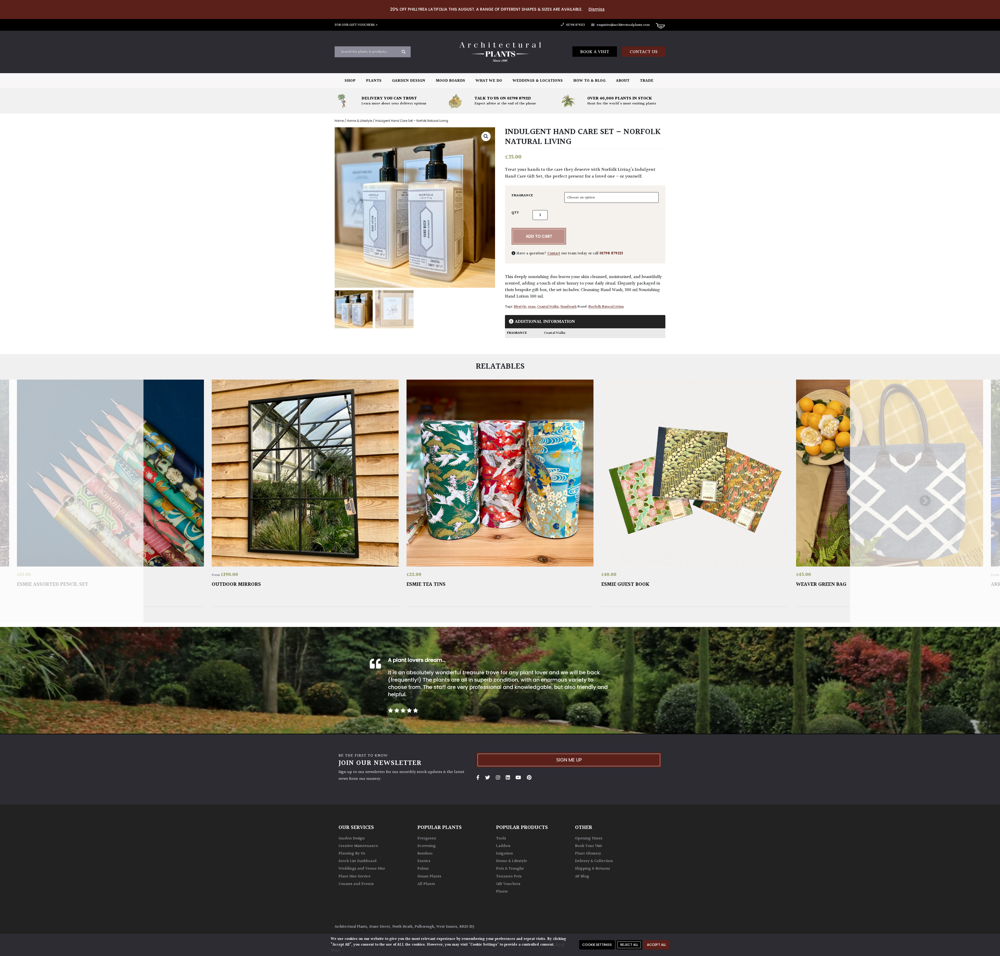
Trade (646, 81)
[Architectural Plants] (499, 52)
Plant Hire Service (355, 876)
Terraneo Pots (509, 876)
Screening (426, 846)
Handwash (568, 307)
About (622, 81)
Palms (423, 868)
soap (531, 307)
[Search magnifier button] (403, 51)
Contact (553, 253)
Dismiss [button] (597, 9)
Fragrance (522, 195)
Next (925, 501)
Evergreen (426, 838)
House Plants (429, 876)
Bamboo (425, 853)
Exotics (423, 861)
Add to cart (539, 236)
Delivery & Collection (594, 861)
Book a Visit (594, 52)
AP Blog (582, 876)
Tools (501, 838)
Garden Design (408, 81)
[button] (486, 136)
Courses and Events (356, 884)
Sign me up (569, 760)
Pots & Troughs (510, 868)
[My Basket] (660, 25)
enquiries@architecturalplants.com (623, 25)
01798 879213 (575, 25)
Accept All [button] (656, 944)
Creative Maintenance (358, 846)
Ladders (503, 846)
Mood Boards (450, 81)
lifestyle (520, 307)
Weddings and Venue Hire (362, 868)
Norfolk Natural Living (606, 307)
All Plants (426, 884)
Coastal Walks (548, 307)
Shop (350, 81)
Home (339, 121)
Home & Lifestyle (359, 121)
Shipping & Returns (592, 868)
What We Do (489, 81)
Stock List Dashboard (358, 861)
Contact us (644, 52)
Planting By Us (352, 853)
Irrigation (504, 853)
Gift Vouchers (508, 884)
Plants (374, 81)
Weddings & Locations (537, 81)
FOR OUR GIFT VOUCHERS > (356, 25)
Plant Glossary (588, 853)
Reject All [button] (629, 944)
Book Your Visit (588, 846)
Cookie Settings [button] (597, 944)
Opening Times (588, 838)
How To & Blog (589, 81)
